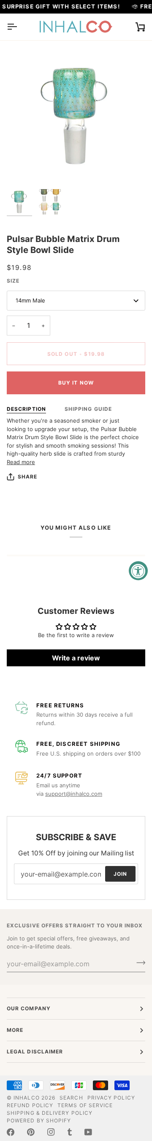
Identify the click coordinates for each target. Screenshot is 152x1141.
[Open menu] (19, 27)
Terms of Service (85, 1105)
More (15, 1030)
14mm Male (30, 300)
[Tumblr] (70, 1132)
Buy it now (76, 382)
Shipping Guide (88, 409)
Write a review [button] (76, 658)
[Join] (138, 963)
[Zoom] (22, 169)
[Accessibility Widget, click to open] (138, 570)
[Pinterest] (31, 1132)
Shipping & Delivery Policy (49, 1113)
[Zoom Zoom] (76, 115)
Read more (21, 462)
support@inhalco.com (73, 793)
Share (27, 476)
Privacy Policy (111, 1097)
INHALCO (27, 1097)
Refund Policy (30, 1105)
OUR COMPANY (29, 1008)
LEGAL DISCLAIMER (35, 1051)
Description (26, 409)
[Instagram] (51, 1132)
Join (120, 874)
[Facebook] (10, 1132)
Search (71, 1097)
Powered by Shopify (39, 1120)
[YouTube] (88, 1132)
